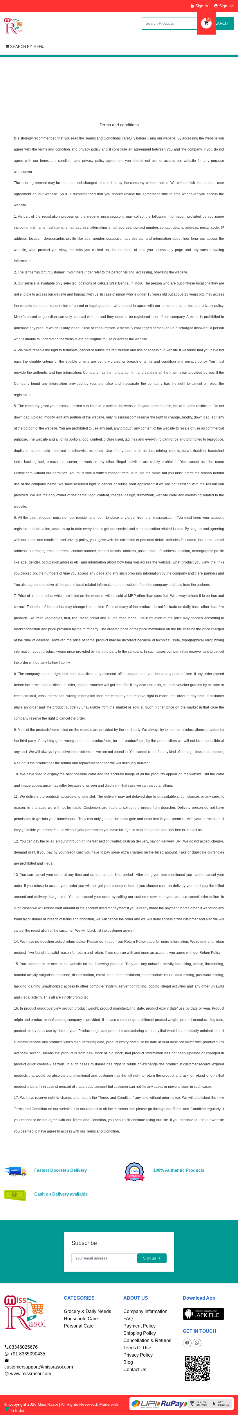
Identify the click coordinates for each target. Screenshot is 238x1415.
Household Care (81, 1318)
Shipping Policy (139, 1333)
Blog (128, 1362)
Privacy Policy (138, 1355)
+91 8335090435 (27, 1353)
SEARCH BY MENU (26, 46)
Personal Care (79, 1325)
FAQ (128, 1318)
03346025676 (23, 1347)
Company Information (145, 1311)
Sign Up (226, 5)
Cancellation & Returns (147, 1340)
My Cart (208, 19)
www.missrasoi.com (30, 1373)
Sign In (201, 5)
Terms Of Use (137, 1347)
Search (219, 23)
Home (95, 90)
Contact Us (134, 1369)
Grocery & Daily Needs (87, 1311)
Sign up (150, 1258)
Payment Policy (139, 1325)
